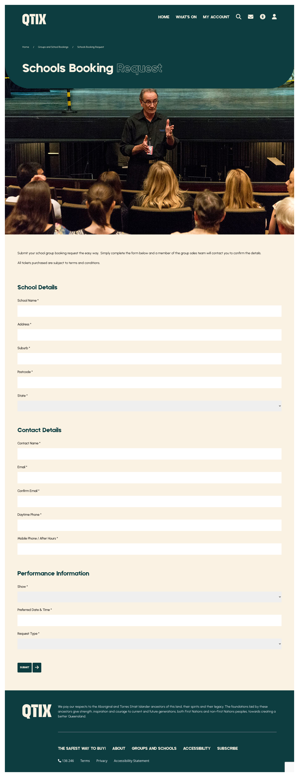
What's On (186, 17)
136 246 (68, 760)
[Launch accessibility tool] (262, 17)
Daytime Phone (29, 515)
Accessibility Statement (131, 760)
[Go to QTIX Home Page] (34, 20)
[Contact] (250, 17)
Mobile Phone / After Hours (37, 538)
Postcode (25, 372)
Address (24, 324)
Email (22, 467)
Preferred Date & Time (34, 610)
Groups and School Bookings (53, 47)
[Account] (274, 17)
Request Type (28, 633)
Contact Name (28, 443)
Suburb (23, 348)
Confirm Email (28, 491)
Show (22, 586)
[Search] (238, 17)
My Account (216, 17)
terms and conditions (84, 263)
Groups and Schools (154, 748)
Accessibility (197, 748)
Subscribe (227, 748)
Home (163, 17)
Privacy (101, 760)
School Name (28, 300)
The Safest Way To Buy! (82, 748)
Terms (85, 760)
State (22, 396)
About (118, 748)
